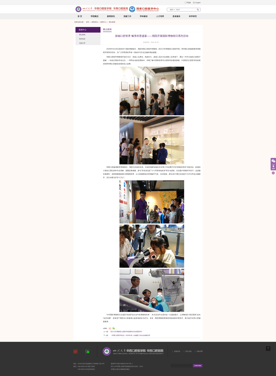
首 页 (80, 16)
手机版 (188, 2)
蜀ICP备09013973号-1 (125, 363)
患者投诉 (177, 351)
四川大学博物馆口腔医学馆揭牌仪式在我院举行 (126, 331)
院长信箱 (188, 351)
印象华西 (200, 351)
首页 (87, 22)
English (198, 2)
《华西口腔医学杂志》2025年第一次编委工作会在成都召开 (130, 335)
